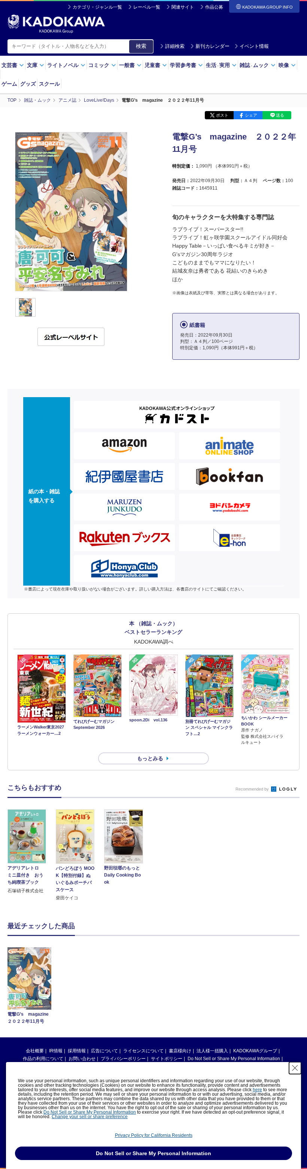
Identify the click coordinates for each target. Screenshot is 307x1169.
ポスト (222, 115)
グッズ (28, 84)
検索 (141, 46)
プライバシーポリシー (123, 1058)
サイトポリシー (166, 1058)
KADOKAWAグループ (255, 1050)
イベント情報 (254, 46)
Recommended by (252, 789)
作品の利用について (43, 1058)
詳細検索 (175, 46)
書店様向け (180, 1050)
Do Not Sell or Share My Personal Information (234, 1058)
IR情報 (56, 1050)
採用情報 (77, 1050)
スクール (49, 84)
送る (280, 115)
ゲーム (9, 84)
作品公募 (214, 7)
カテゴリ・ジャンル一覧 (97, 7)
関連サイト (182, 7)
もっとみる (150, 758)
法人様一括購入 (212, 1050)
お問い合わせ (82, 1058)
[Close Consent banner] (295, 1068)
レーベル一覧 (146, 7)
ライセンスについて (143, 1050)
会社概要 (35, 1050)
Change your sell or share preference (90, 1116)
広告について (104, 1050)
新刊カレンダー (212, 46)
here (257, 1089)
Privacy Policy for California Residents (153, 1135)
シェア (251, 115)
